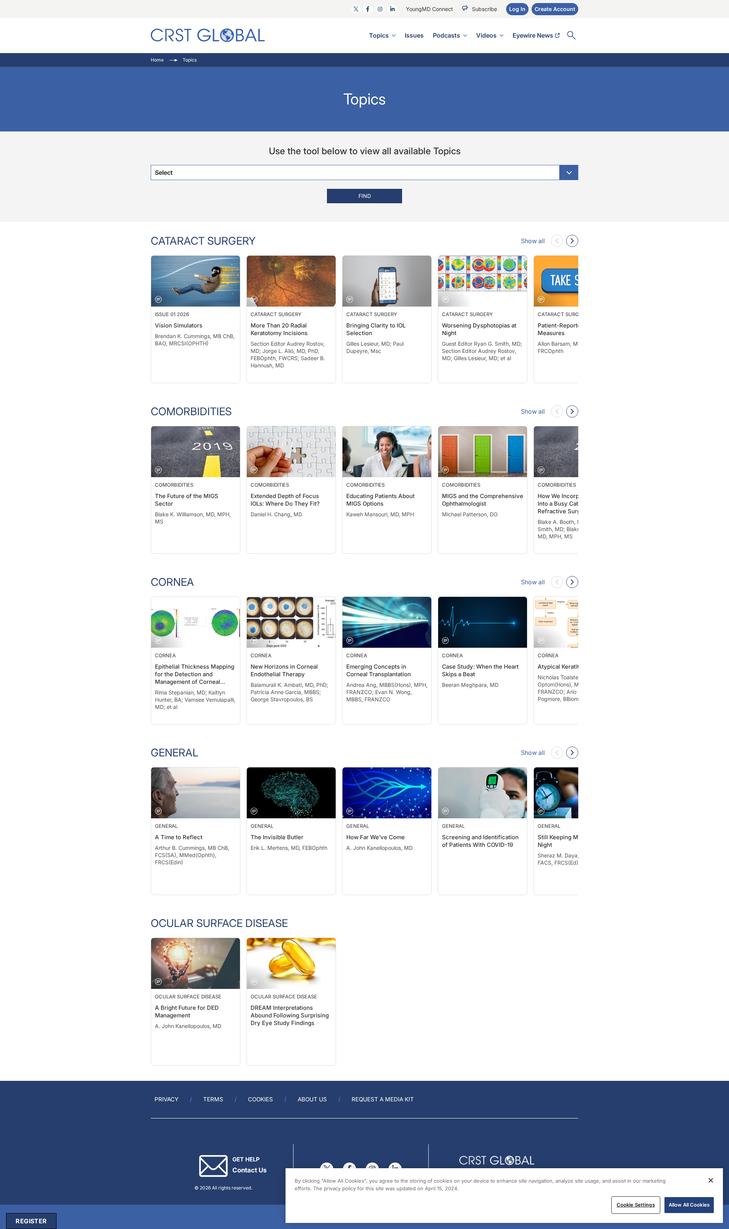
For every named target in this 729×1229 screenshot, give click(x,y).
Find (364, 196)
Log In (517, 9)
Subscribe (484, 9)
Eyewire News (533, 35)
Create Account (555, 9)
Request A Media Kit (383, 1099)
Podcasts (446, 35)
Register (31, 1221)
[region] (504, 1195)
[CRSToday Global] (208, 35)
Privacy (166, 1099)
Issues (414, 35)
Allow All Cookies (689, 1205)
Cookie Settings (636, 1205)
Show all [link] (533, 241)
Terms (213, 1099)
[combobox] (364, 172)
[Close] (710, 1180)
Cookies (260, 1099)
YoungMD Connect (429, 9)
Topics (379, 35)
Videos (486, 35)
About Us (312, 1099)
